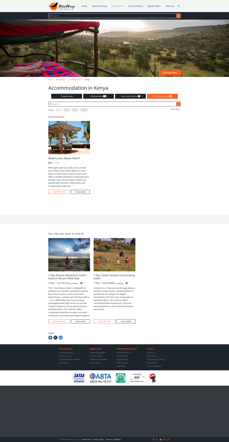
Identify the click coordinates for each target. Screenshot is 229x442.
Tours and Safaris (130, 96)
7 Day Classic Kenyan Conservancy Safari (114, 276)
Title (58, 110)
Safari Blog (121, 366)
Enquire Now (151, 356)
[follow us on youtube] (161, 439)
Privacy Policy (152, 363)
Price (74, 110)
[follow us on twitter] (157, 439)
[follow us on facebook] (153, 439)
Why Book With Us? (124, 352)
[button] (82, 283)
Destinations (117, 6)
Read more (80, 192)
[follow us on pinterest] (164, 439)
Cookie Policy (86, 439)
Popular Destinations (98, 352)
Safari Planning (99, 6)
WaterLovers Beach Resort (64, 158)
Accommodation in (75, 79)
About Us (170, 6)
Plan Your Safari (66, 349)
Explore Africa (96, 349)
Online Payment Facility (155, 359)
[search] (178, 16)
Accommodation (162, 96)
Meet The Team (123, 363)
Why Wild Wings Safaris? (127, 349)
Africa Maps (63, 363)
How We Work (122, 356)
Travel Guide (67, 96)
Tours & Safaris (135, 6)
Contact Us (151, 352)
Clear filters (175, 109)
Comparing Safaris (66, 352)
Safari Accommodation (98, 359)
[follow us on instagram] (168, 439)
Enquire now (170, 72)
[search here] (179, 6)
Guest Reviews (122, 359)
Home (84, 6)
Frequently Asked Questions (69, 359)
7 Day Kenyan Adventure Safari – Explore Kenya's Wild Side (68, 276)
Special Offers (154, 6)
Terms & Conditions (154, 366)
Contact (150, 349)
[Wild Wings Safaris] (62, 6)
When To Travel (65, 356)
